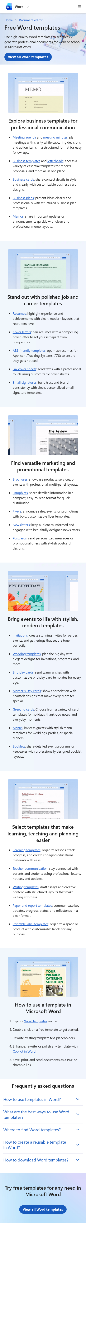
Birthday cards (23, 672)
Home (9, 20)
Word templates (35, 1021)
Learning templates (26, 850)
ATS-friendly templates (29, 350)
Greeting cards (23, 709)
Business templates (26, 161)
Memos (18, 216)
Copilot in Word (24, 1051)
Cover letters (22, 332)
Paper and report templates (32, 905)
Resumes (19, 313)
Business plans (23, 198)
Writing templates (26, 887)
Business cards (23, 179)
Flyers (17, 511)
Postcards (20, 538)
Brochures (20, 479)
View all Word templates (28, 57)
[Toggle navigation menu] (79, 7)
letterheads (55, 161)
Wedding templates (27, 653)
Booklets (19, 746)
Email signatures (25, 382)
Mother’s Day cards (27, 690)
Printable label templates (30, 924)
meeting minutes (55, 137)
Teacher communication (30, 868)
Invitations (20, 635)
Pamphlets (20, 492)
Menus (18, 727)
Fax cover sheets (24, 369)
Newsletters (21, 524)
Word (19, 6)
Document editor (31, 20)
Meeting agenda (24, 137)
